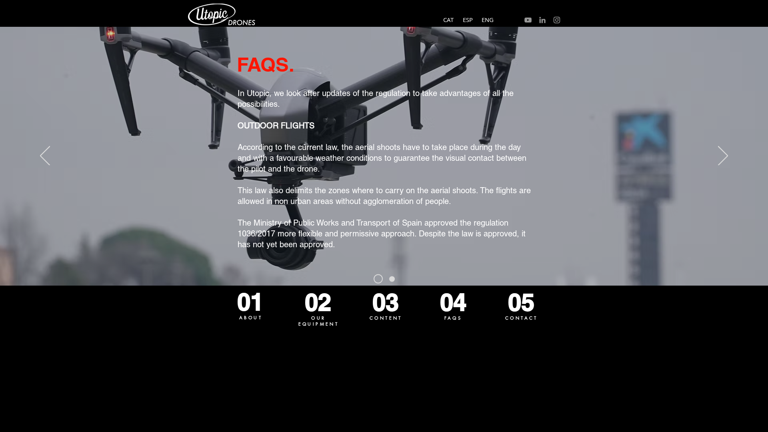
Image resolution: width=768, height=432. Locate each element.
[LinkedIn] (542, 20)
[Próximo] (723, 156)
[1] (378, 279)
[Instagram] (556, 20)
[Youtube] (528, 20)
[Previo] (45, 156)
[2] (392, 279)
